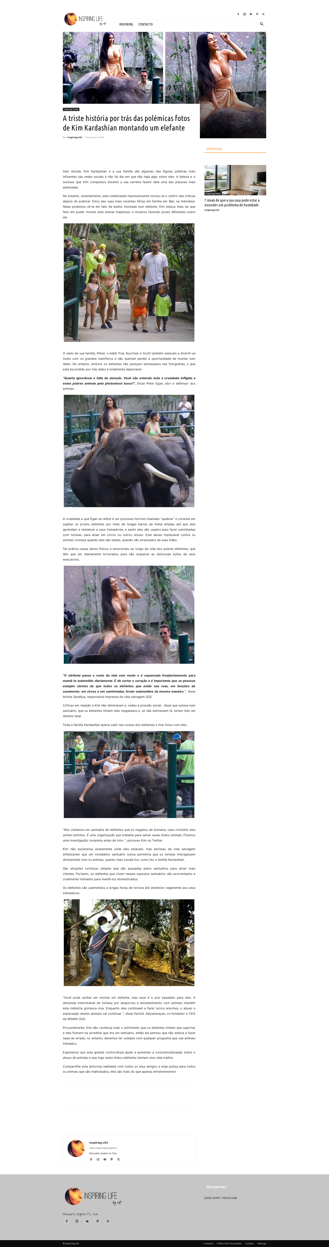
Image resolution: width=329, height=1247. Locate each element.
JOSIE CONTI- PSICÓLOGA (220, 1198)
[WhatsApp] (120, 158)
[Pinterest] (257, 14)
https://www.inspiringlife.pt (103, 1148)
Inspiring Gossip (71, 109)
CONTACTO (145, 24)
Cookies (249, 1243)
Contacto (208, 1243)
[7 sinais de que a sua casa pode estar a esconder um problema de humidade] (235, 180)
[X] (263, 14)
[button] (261, 24)
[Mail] (251, 14)
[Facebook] (238, 14)
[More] (129, 158)
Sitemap (261, 1243)
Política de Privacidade (229, 1243)
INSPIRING (126, 24)
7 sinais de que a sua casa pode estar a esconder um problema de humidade (232, 202)
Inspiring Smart (213, 193)
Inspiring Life (74, 137)
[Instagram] (244, 14)
